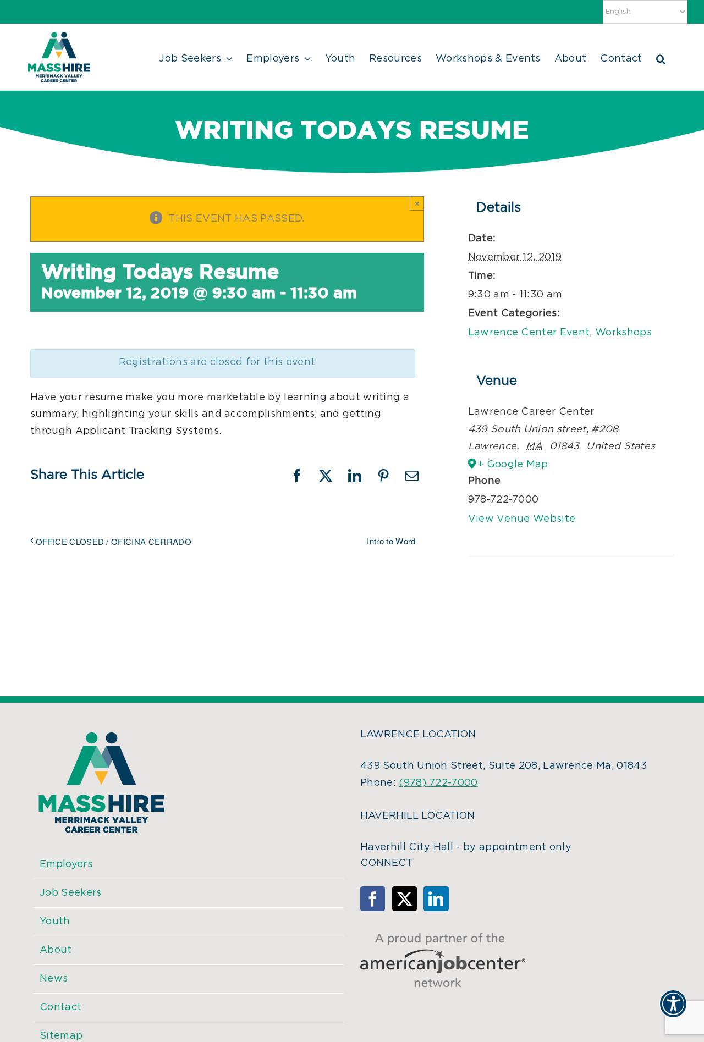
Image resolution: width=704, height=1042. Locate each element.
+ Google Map (512, 465)
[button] (661, 57)
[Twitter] (404, 898)
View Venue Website (522, 519)
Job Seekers (71, 893)
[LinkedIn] (436, 898)
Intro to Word (391, 541)
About (56, 950)
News (54, 979)
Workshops (623, 333)
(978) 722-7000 (438, 783)
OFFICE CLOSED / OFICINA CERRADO (113, 541)
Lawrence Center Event (529, 333)
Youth (55, 922)
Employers (66, 864)
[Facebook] (372, 898)
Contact (60, 1007)
